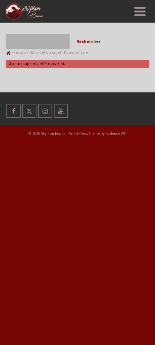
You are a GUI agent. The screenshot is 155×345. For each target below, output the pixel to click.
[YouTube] (61, 111)
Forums (21, 52)
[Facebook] (13, 111)
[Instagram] (45, 111)
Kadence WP (115, 133)
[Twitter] (29, 111)
